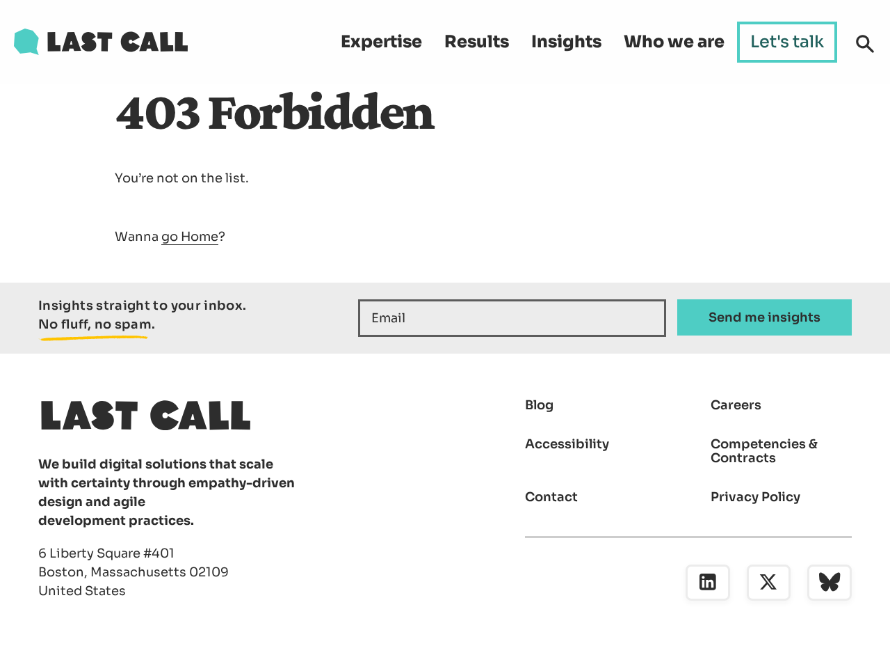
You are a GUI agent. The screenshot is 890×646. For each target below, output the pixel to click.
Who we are (674, 41)
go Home (189, 236)
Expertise (381, 41)
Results (476, 41)
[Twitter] (769, 583)
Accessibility (567, 444)
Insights (566, 41)
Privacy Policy (755, 497)
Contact (551, 497)
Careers (736, 405)
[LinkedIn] (708, 583)
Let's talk (787, 41)
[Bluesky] (829, 583)
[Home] (101, 42)
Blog (539, 405)
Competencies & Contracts (764, 451)
